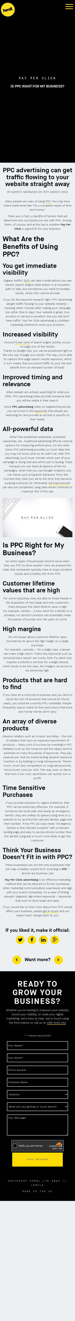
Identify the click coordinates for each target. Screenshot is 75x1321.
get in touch (50, 911)
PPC (48, 201)
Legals (37, 1185)
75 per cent (21, 342)
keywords (41, 411)
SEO (26, 280)
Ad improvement (59, 483)
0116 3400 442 (56, 1022)
